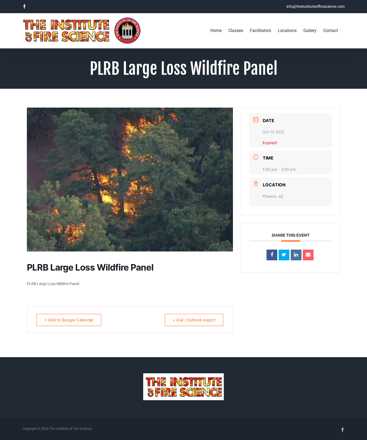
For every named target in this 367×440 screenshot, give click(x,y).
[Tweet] (284, 255)
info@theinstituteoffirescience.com (315, 6)
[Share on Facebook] (272, 255)
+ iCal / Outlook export (193, 319)
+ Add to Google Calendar (68, 319)
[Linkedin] (296, 255)
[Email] (308, 255)
